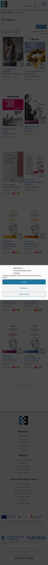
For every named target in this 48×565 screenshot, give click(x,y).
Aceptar (24, 282)
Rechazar (24, 288)
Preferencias (24, 294)
